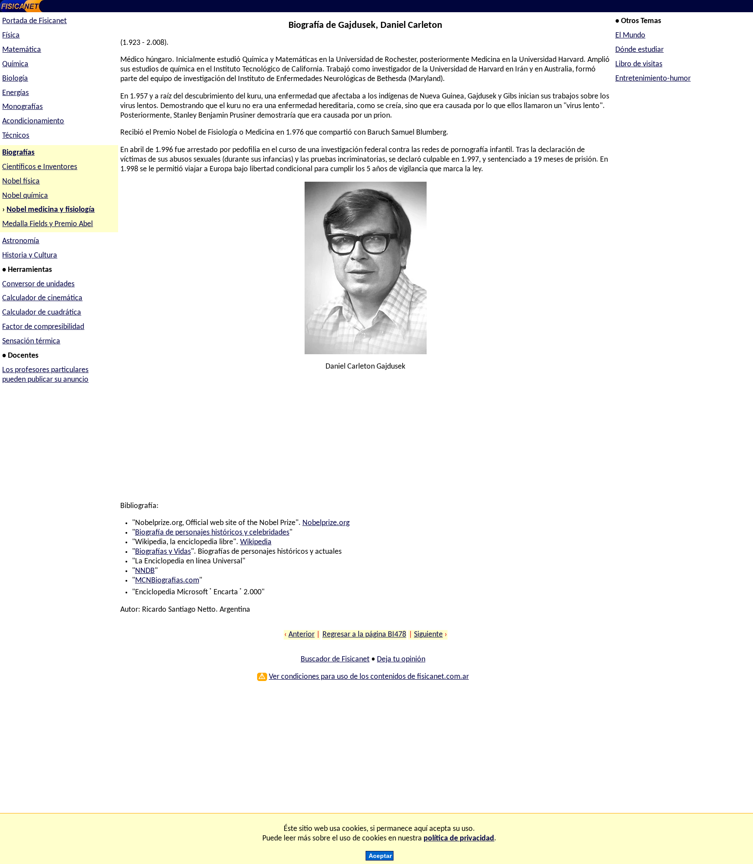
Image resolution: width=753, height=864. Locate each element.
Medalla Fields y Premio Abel (47, 224)
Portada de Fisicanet (34, 21)
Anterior (301, 634)
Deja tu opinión (401, 659)
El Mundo (630, 35)
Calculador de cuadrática (41, 312)
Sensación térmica (31, 341)
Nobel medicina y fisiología (51, 209)
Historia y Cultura (29, 255)
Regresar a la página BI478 (364, 634)
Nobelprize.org (325, 523)
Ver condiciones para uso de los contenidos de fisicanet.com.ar (369, 677)
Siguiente (428, 634)
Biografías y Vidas (163, 552)
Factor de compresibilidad (43, 327)
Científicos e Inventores (39, 167)
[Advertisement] (363, 440)
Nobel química (25, 196)
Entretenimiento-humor (653, 78)
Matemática (21, 50)
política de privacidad (459, 838)
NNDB (145, 571)
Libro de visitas (638, 64)
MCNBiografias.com (167, 580)
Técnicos (15, 135)
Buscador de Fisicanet (335, 659)
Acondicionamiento (33, 121)
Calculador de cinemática (42, 298)
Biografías (18, 152)
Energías (15, 93)
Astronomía (20, 241)
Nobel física (21, 181)
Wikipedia (255, 542)
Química (15, 64)
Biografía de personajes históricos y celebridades (212, 532)
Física (11, 35)
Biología (15, 78)
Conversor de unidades (38, 284)
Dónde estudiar (639, 50)
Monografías (22, 107)
